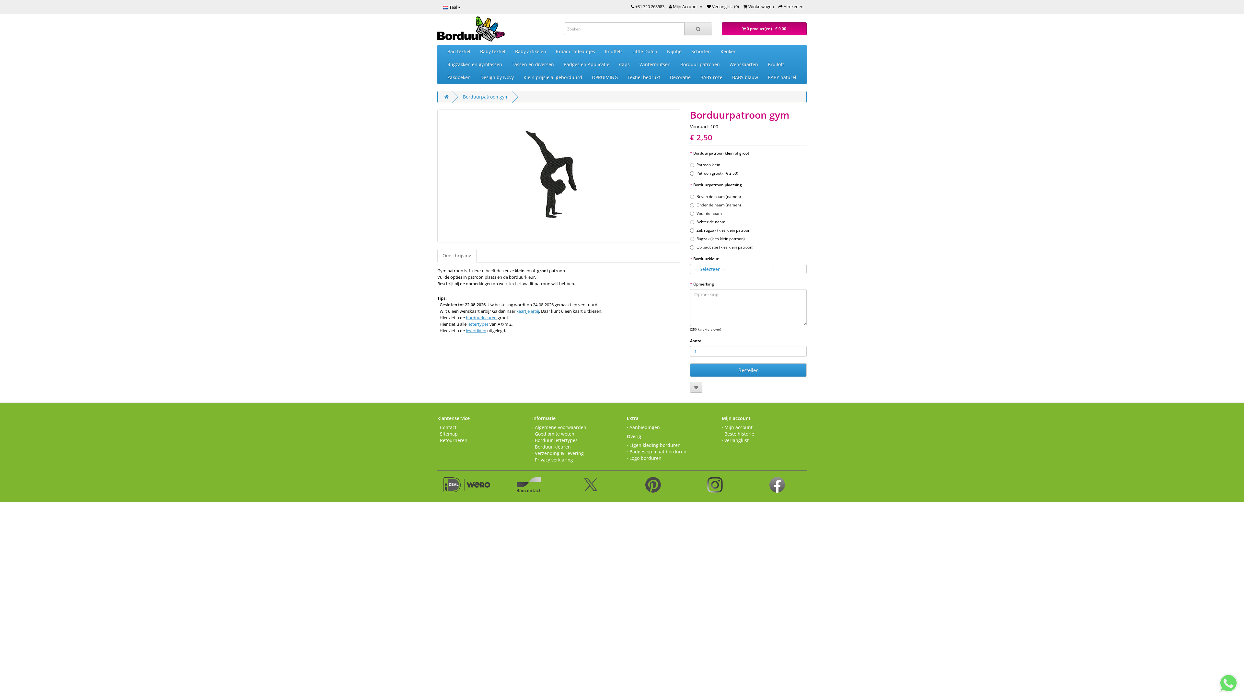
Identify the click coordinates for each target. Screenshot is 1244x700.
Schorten (701, 51)
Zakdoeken (459, 77)
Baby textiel (492, 51)
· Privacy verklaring (552, 460)
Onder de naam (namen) (719, 205)
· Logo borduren (644, 458)
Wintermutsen (655, 64)
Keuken (728, 51)
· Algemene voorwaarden (559, 427)
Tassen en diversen (533, 64)
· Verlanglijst (735, 440)
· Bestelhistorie (738, 434)
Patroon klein (708, 165)
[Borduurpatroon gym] (558, 176)
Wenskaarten (744, 64)
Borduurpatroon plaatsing (717, 185)
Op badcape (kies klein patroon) (725, 247)
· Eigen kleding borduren (654, 445)
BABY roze (711, 77)
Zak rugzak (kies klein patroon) (724, 230)
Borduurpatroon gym (486, 97)
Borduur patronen (700, 64)
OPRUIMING (605, 77)
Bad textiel (458, 51)
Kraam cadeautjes (575, 51)
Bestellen (748, 370)
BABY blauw (745, 77)
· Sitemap (447, 434)
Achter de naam (711, 222)
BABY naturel (782, 77)
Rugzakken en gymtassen (474, 64)
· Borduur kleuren (551, 447)
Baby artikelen (530, 51)
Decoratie (680, 77)
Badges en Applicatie (586, 64)
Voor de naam (709, 213)
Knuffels (614, 51)
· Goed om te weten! (554, 434)
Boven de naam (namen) (719, 196)
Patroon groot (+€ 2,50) (717, 173)
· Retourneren (452, 440)
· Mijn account (737, 427)
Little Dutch (644, 51)
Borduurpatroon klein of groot (721, 153)
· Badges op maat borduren (656, 452)
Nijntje (674, 51)
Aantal (696, 341)
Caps (624, 64)
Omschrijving (457, 255)
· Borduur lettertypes (555, 440)
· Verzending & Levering (558, 453)
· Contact (446, 427)
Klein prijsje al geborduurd (553, 77)
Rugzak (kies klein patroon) (721, 238)
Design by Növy (497, 77)
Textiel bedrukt (644, 77)
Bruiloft (776, 64)
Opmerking (703, 284)
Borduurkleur (706, 259)
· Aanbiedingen (643, 427)
